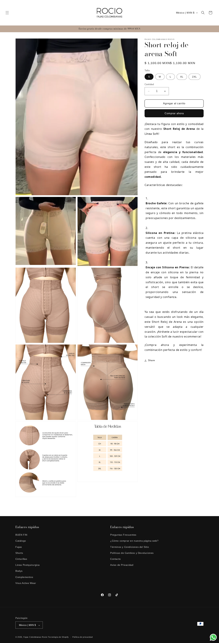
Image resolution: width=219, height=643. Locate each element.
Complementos (24, 577)
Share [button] (151, 360)
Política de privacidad (82, 637)
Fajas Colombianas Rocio (35, 637)
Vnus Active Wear (25, 583)
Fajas (18, 547)
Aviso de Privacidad (121, 565)
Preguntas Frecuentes (123, 534)
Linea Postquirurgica (27, 565)
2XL (194, 77)
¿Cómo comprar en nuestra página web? (134, 541)
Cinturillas (21, 559)
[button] (7, 12)
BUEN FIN (21, 534)
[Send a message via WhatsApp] (213, 637)
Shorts (19, 553)
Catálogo (20, 541)
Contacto (115, 559)
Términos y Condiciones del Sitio (129, 547)
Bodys (19, 571)
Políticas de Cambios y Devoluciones (132, 553)
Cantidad (149, 84)
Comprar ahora (174, 113)
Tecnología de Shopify (58, 637)
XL (181, 77)
